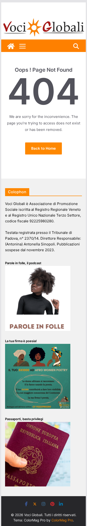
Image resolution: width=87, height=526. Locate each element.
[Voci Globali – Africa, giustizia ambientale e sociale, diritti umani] (43, 19)
